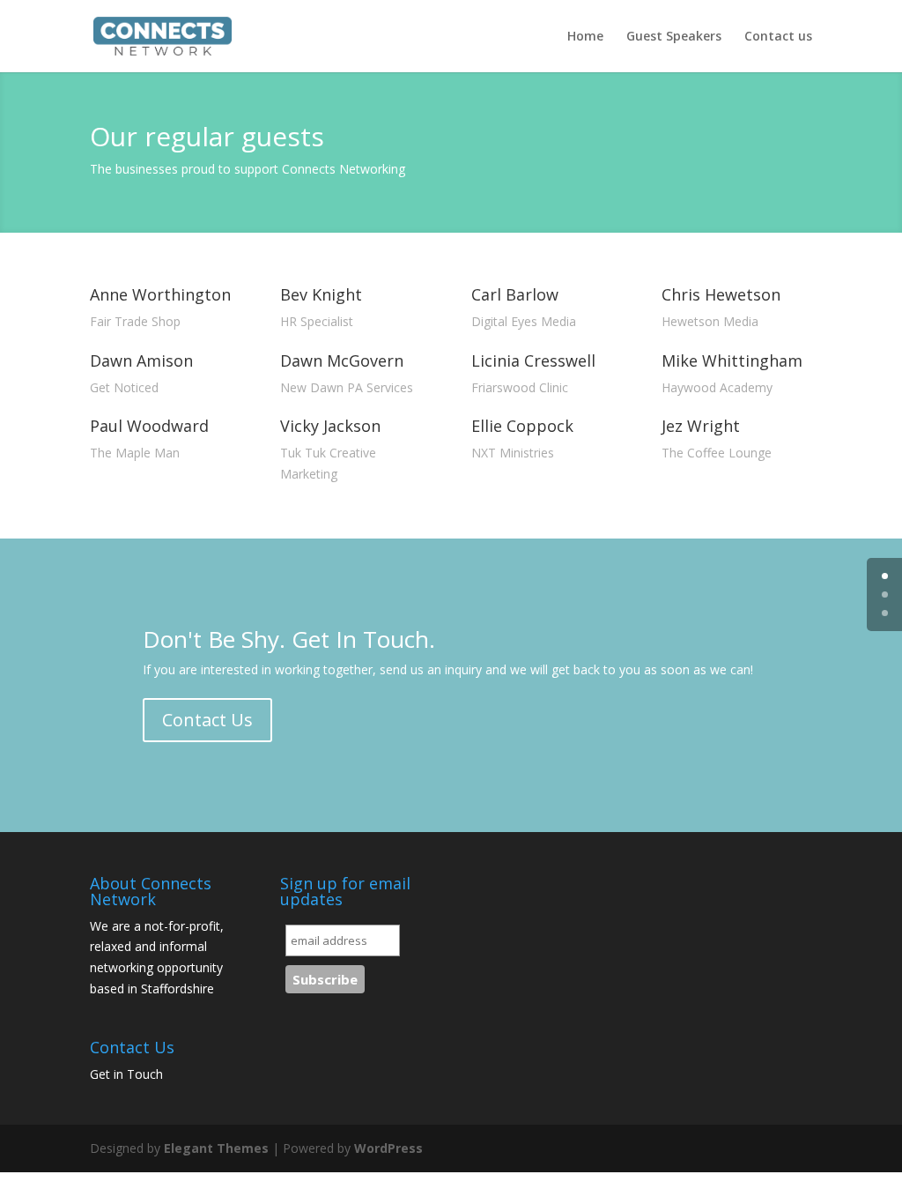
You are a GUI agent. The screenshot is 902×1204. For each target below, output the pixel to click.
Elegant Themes (216, 1148)
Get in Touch (126, 1074)
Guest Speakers (673, 37)
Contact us (778, 37)
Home (585, 37)
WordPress (388, 1148)
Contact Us (207, 720)
